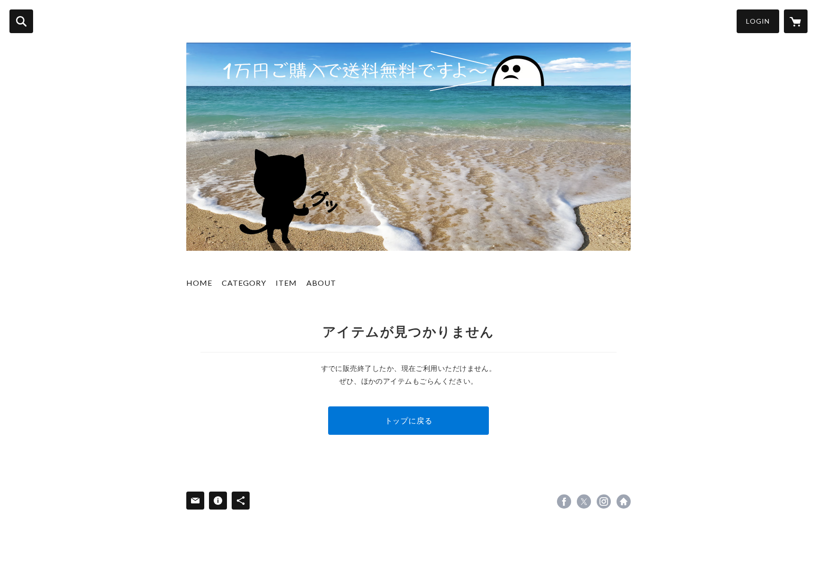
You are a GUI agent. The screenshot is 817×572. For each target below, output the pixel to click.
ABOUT (321, 282)
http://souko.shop (624, 501)
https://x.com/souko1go (584, 501)
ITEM (286, 282)
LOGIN (758, 21)
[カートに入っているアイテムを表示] (796, 21)
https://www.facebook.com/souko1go (564, 501)
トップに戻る (409, 420)
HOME (199, 282)
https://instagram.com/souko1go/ (604, 501)
